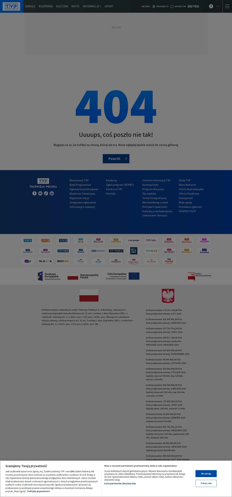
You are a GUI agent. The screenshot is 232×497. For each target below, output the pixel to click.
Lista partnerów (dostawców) (120, 483)
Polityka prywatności (38, 491)
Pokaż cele (206, 483)
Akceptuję (206, 473)
